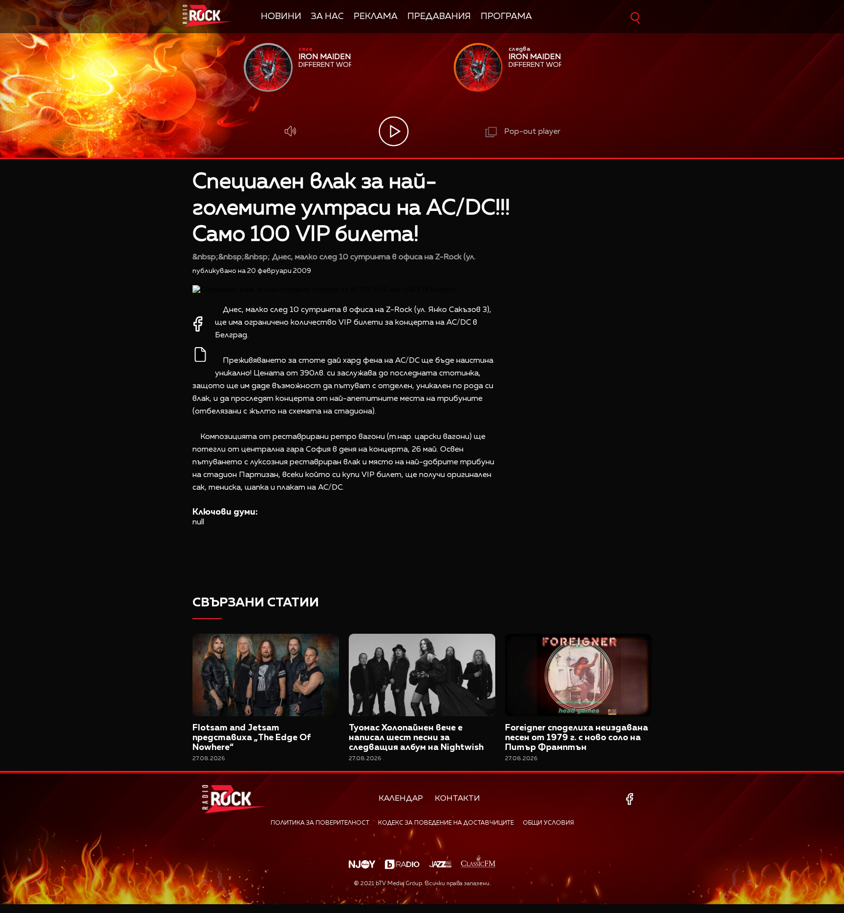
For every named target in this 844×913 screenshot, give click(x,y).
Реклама (376, 16)
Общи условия (548, 823)
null (198, 522)
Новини (281, 16)
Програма (506, 16)
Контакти (457, 799)
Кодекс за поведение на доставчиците (446, 823)
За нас (327, 16)
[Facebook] (631, 799)
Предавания (439, 16)
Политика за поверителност (320, 823)
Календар (401, 799)
